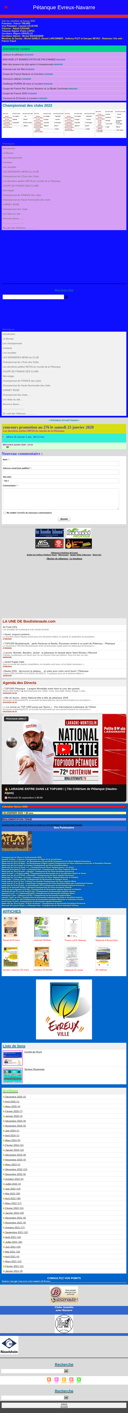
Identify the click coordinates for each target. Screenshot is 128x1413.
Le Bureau (8, 153)
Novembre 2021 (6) (15, 1222)
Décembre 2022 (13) (16, 1169)
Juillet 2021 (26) (13, 1242)
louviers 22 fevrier (43, 969)
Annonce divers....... (13, 218)
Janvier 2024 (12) (14, 1150)
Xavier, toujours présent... (17, 634)
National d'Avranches (107, 940)
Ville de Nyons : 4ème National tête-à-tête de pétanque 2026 (36, 697)
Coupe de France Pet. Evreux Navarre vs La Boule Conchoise (35, 88)
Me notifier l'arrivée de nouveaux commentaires (29, 513)
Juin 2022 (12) (13, 1188)
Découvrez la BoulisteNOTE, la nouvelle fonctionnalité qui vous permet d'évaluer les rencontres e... (47, 700)
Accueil (65, 420)
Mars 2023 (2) (12, 1164)
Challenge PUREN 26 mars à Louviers (23, 83)
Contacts (7, 162)
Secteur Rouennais (34, 1069)
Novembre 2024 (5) (15, 1125)
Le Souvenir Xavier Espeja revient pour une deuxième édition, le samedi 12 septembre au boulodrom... (49, 637)
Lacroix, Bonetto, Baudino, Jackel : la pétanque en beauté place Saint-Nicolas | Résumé (50, 652)
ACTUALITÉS (10, 627)
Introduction (9, 148)
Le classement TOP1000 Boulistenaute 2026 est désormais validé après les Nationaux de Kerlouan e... (49, 646)
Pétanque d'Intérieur (64, 553)
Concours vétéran (12, 78)
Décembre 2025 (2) (15, 1096)
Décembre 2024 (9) (15, 1121)
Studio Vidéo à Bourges (80, 555)
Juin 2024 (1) (12, 1130)
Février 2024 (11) (14, 1145)
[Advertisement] (64, 255)
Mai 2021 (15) (12, 1251)
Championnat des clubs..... (17, 209)
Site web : (7, 477)
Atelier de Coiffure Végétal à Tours (42, 555)
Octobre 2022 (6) (14, 1179)
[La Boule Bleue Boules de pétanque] (49, 530)
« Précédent (54, 420)
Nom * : (6, 459)
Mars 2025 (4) (12, 1106)
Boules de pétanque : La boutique (64, 558)
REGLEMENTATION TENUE (17, 819)
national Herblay (42, 940)
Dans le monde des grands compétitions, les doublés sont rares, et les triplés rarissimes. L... (44, 664)
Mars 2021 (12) (13, 1261)
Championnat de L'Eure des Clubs (21, 176)
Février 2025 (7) (13, 1111)
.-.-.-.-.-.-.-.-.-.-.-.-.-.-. (13, 223)
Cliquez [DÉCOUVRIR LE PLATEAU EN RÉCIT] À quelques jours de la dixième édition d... (44, 673)
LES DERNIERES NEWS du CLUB (21, 171)
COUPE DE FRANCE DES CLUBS (20, 185)
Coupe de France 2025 (15, 93)
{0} (4, 447)
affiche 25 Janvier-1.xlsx (19, 437)
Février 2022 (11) (14, 1208)
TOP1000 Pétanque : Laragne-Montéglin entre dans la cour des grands (42, 688)
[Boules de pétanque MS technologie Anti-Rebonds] (49, 540)
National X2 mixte (73, 970)
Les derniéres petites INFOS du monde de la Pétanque (32, 181)
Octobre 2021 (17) (15, 1227)
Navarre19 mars (11, 940)
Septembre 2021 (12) (16, 1232)
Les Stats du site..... (13, 213)
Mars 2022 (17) (13, 1203)
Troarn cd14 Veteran (75, 940)
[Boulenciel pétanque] (78, 529)
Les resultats (9, 167)
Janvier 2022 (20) (14, 1213)
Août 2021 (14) (13, 1237)
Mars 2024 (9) (12, 1140)
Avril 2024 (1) (12, 1135)
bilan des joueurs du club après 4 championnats (28, 64)
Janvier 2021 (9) (14, 1271)
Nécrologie (8, 190)
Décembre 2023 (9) (15, 1154)
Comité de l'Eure (33, 1051)
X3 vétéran (101, 969)
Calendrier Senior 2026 (15, 806)
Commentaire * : (10, 485)
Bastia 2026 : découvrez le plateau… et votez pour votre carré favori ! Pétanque (46, 671)
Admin (64, 1404)
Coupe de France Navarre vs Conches (23, 74)
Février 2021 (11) (14, 1266)
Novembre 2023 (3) (15, 1159)
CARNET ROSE (11, 204)
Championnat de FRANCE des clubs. (22, 195)
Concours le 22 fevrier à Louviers (20, 98)
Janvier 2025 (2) (14, 1116)
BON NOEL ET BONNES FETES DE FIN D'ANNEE (29, 59)
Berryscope (63, 555)
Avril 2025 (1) (12, 1101)
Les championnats (12, 157)
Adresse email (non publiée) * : (17, 468)
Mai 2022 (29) (12, 1193)
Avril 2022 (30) (13, 1198)
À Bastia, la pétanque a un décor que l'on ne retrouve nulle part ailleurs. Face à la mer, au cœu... (46, 655)
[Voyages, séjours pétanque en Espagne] (78, 540)
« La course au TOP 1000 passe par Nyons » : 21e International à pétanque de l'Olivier (50, 707)
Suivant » (74, 420)
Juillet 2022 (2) (13, 1184)
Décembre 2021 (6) (15, 1217)
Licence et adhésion (13, 54)
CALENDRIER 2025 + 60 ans (17, 813)
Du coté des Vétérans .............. (19, 227)
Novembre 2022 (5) (15, 1174)
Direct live (97, 555)
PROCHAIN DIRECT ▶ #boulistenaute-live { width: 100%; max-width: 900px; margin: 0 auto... (44, 691)
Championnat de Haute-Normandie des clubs (26, 199)
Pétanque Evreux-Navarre (64, 7)
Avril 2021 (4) (12, 1256)
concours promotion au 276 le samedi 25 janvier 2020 (48, 427)
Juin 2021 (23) (13, 1246)
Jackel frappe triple (14, 661)
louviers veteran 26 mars (16, 969)
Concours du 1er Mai (14, 69)
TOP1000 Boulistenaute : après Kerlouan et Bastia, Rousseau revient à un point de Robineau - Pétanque (59, 643)
